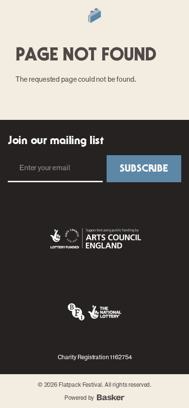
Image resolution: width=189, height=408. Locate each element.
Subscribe (144, 168)
